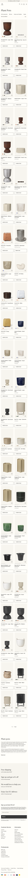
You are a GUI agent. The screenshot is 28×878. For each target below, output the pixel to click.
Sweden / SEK (14, 19)
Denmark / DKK (14, 17)
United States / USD (14, 12)
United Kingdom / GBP (14, 15)
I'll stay (14, 23)
